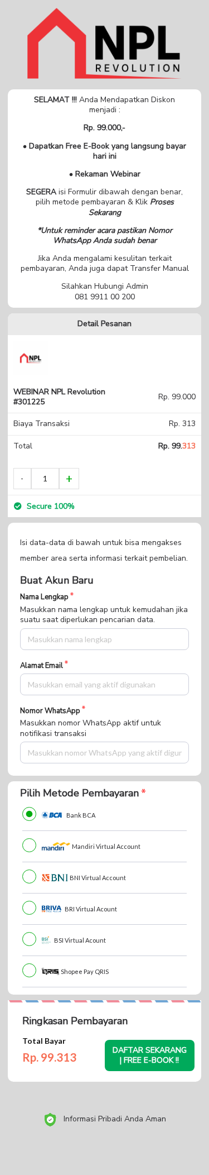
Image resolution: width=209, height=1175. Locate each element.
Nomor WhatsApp (50, 711)
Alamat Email (41, 666)
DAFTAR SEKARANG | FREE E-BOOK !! (150, 1055)
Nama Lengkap (44, 597)
